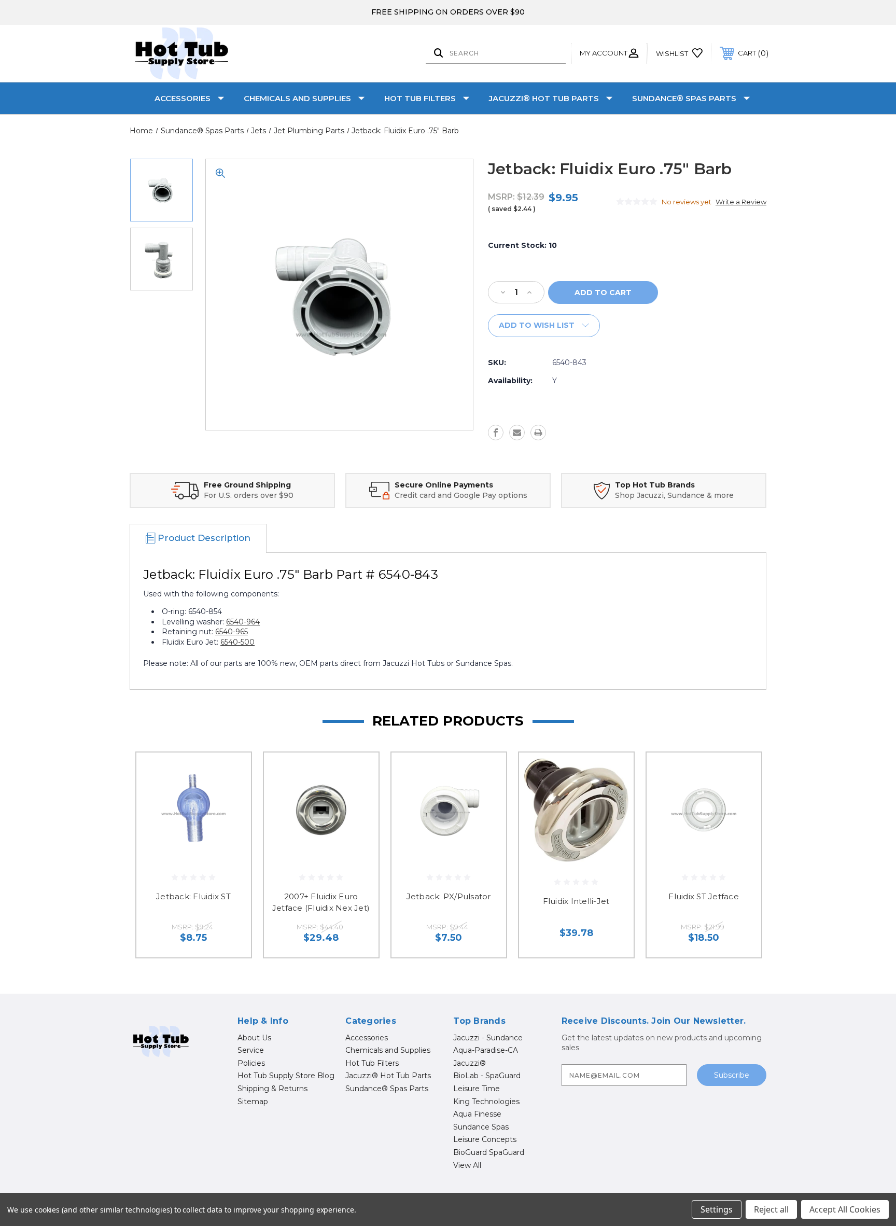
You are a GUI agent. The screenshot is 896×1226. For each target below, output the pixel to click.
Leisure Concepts (484, 1139)
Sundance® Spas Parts (684, 98)
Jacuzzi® (469, 1063)
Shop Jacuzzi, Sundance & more (674, 495)
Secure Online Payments (444, 485)
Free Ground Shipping (247, 485)
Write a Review (741, 202)
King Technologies (486, 1101)
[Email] (517, 432)
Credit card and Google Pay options (461, 495)
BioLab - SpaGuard (487, 1075)
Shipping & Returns (272, 1088)
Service (250, 1050)
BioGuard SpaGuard (488, 1152)
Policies (251, 1063)
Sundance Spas (481, 1127)
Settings (717, 1209)
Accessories (183, 98)
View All (467, 1165)
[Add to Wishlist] (230, 800)
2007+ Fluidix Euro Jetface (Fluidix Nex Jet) (321, 902)
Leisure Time (476, 1088)
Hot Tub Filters (420, 98)
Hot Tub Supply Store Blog (285, 1075)
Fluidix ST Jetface (703, 896)
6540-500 (237, 642)
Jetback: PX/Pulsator (449, 896)
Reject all (771, 1209)
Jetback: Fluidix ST (193, 896)
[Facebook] (495, 432)
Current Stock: (522, 245)
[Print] (538, 432)
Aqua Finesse (477, 1114)
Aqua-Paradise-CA (485, 1050)
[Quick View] (230, 773)
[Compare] (230, 826)
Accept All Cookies (844, 1209)
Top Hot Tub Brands (655, 485)
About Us (254, 1037)
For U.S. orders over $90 (248, 495)
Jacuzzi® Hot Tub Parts (544, 98)
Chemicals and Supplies (297, 98)
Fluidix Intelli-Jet (576, 901)
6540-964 (243, 621)
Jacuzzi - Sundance (488, 1037)
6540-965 (231, 631)
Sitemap (252, 1101)
